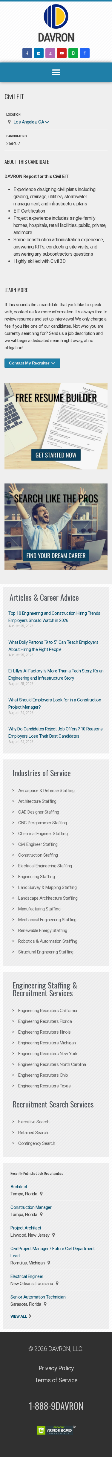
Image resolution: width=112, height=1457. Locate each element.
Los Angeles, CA (29, 122)
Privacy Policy (56, 1368)
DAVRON (56, 38)
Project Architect (25, 1228)
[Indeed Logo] (85, 53)
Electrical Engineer (26, 1276)
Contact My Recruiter (29, 363)
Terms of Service (56, 1380)
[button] (56, 72)
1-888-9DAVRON (56, 1405)
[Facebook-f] (27, 53)
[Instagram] (50, 53)
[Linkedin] (39, 53)
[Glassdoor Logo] (73, 53)
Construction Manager (30, 1207)
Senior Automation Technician (37, 1297)
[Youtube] (62, 53)
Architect (18, 1186)
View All (18, 1316)
